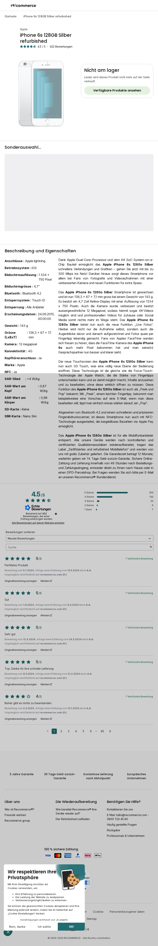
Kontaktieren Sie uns (120, 809)
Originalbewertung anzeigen (21, 581)
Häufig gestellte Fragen (122, 824)
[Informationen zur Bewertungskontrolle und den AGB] (55, 513)
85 (102, 731)
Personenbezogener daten (127, 911)
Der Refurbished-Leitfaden (73, 819)
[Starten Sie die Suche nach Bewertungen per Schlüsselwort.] (150, 547)
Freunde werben (15, 815)
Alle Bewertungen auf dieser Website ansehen (38, 523)
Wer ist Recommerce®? (19, 809)
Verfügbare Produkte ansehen (117, 90)
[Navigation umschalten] (5, 5)
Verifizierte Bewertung (140, 558)
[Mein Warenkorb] (153, 5)
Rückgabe (113, 830)
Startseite (11, 16)
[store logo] (24, 5)
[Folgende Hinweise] (110, 731)
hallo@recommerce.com (131, 815)
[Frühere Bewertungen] (48, 731)
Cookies (98, 911)
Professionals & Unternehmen (126, 835)
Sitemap (92, 918)
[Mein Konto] (146, 5)
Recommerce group (17, 820)
